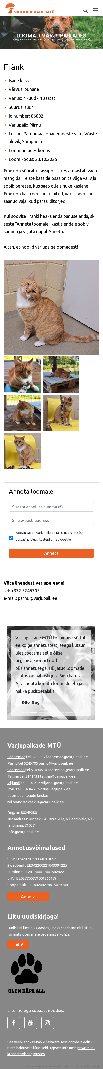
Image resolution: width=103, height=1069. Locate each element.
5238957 (39, 757)
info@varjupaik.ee (23, 832)
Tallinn (13, 776)
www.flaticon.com (64, 1066)
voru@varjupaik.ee (54, 789)
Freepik (44, 1066)
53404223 (30, 789)
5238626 (33, 783)
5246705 (31, 763)
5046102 (20, 802)
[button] (11, 672)
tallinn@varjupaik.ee (58, 776)
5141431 (33, 776)
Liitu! (18, 944)
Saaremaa (16, 770)
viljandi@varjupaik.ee (59, 783)
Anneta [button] (51, 553)
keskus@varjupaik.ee (46, 802)
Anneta (28, 896)
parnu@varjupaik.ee (56, 763)
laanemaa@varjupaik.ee (67, 757)
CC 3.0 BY (94, 1066)
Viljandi (14, 783)
